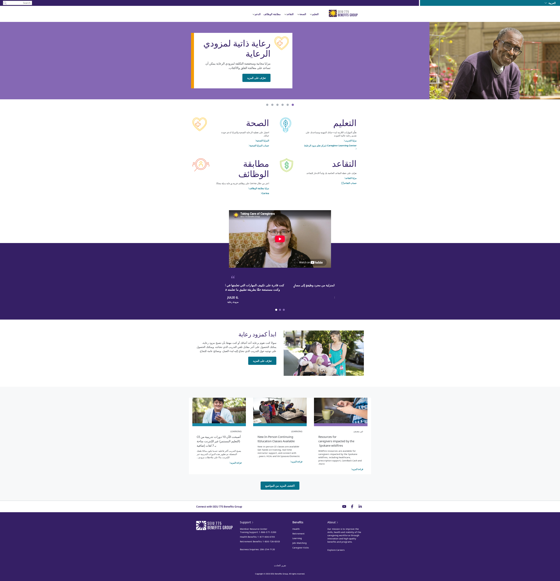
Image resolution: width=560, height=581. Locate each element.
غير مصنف (358, 431)
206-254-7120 (267, 549)
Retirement (298, 533)
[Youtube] (344, 506)
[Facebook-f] (352, 506)
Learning (296, 431)
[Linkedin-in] (360, 506)
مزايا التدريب (351, 140)
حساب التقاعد (350, 183)
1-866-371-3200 (267, 532)
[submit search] (5, 3)
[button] (284, 310)
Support (245, 522)
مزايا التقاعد (351, 178)
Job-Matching (299, 542)
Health (296, 528)
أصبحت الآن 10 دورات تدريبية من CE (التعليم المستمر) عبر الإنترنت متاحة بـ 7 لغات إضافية (219, 441)
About (331, 522)
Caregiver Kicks (300, 547)
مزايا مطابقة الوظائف (259, 188)
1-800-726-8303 (271, 541)
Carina (265, 193)
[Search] (17, 3)
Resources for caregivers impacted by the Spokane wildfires (336, 441)
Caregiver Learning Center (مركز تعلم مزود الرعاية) (330, 145)
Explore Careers (336, 549)
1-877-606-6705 (266, 536)
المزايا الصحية (262, 140)
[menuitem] (550, 3)
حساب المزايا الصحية (259, 145)
